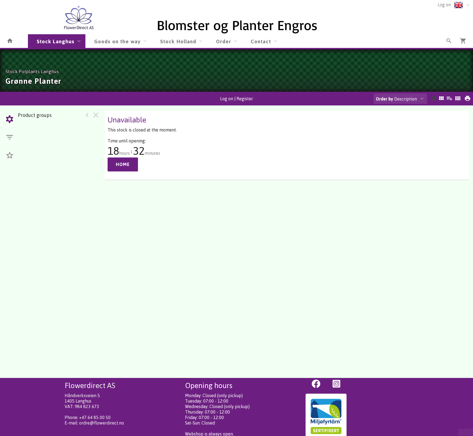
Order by (384, 99)
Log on (444, 4)
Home (123, 164)
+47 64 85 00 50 (95, 417)
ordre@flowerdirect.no (101, 423)
